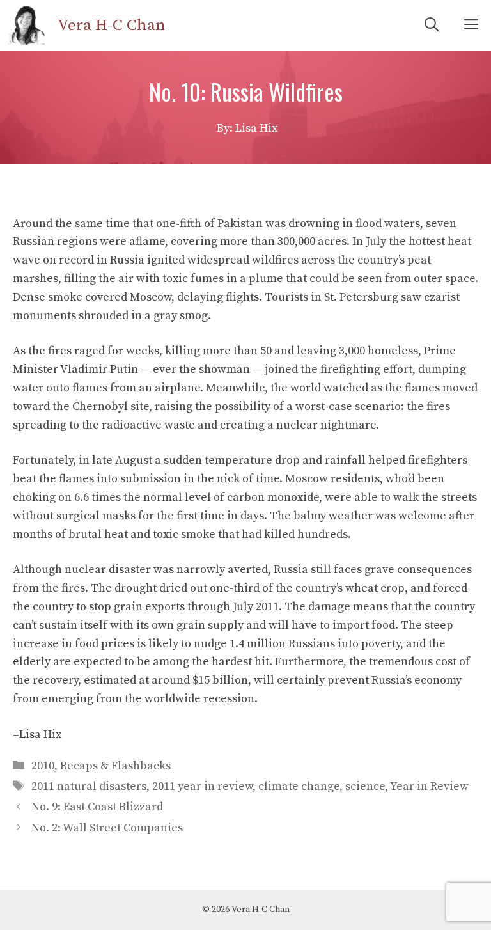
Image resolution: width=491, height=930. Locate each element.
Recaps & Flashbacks (115, 766)
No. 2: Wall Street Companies (107, 828)
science (365, 786)
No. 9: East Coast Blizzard (97, 807)
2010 (42, 766)
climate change (298, 786)
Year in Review (429, 786)
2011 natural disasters (88, 786)
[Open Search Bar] (431, 25)
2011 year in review (202, 786)
